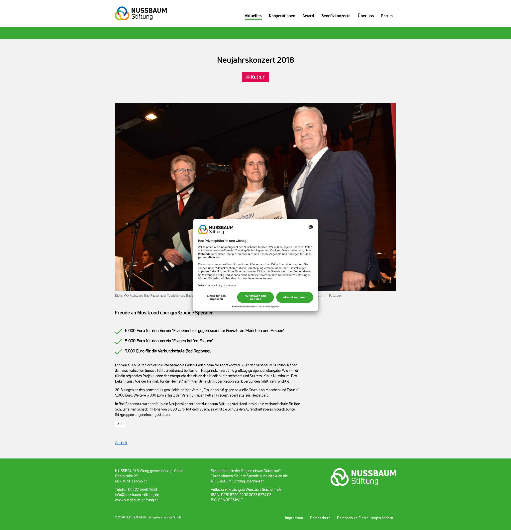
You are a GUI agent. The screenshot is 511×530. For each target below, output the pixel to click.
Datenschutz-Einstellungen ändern (365, 517)
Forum (387, 15)
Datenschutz (320, 517)
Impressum (294, 517)
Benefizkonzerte (336, 15)
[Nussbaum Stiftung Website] (143, 13)
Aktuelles (253, 15)
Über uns (366, 15)
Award (308, 15)
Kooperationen (282, 15)
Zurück (121, 442)
